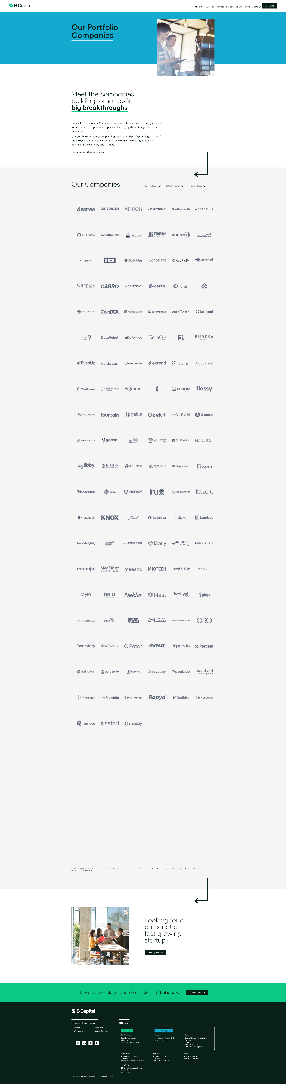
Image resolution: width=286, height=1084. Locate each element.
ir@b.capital (78, 1031)
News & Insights (251, 7)
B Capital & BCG (234, 7)
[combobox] (151, 186)
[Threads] (97, 1043)
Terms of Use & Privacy (104, 1076)
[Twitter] (78, 1043)
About (198, 7)
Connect (270, 6)
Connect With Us (197, 992)
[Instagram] (90, 1043)
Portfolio (220, 7)
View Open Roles (155, 953)
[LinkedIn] (84, 1043)
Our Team (209, 7)
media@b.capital (101, 1031)
